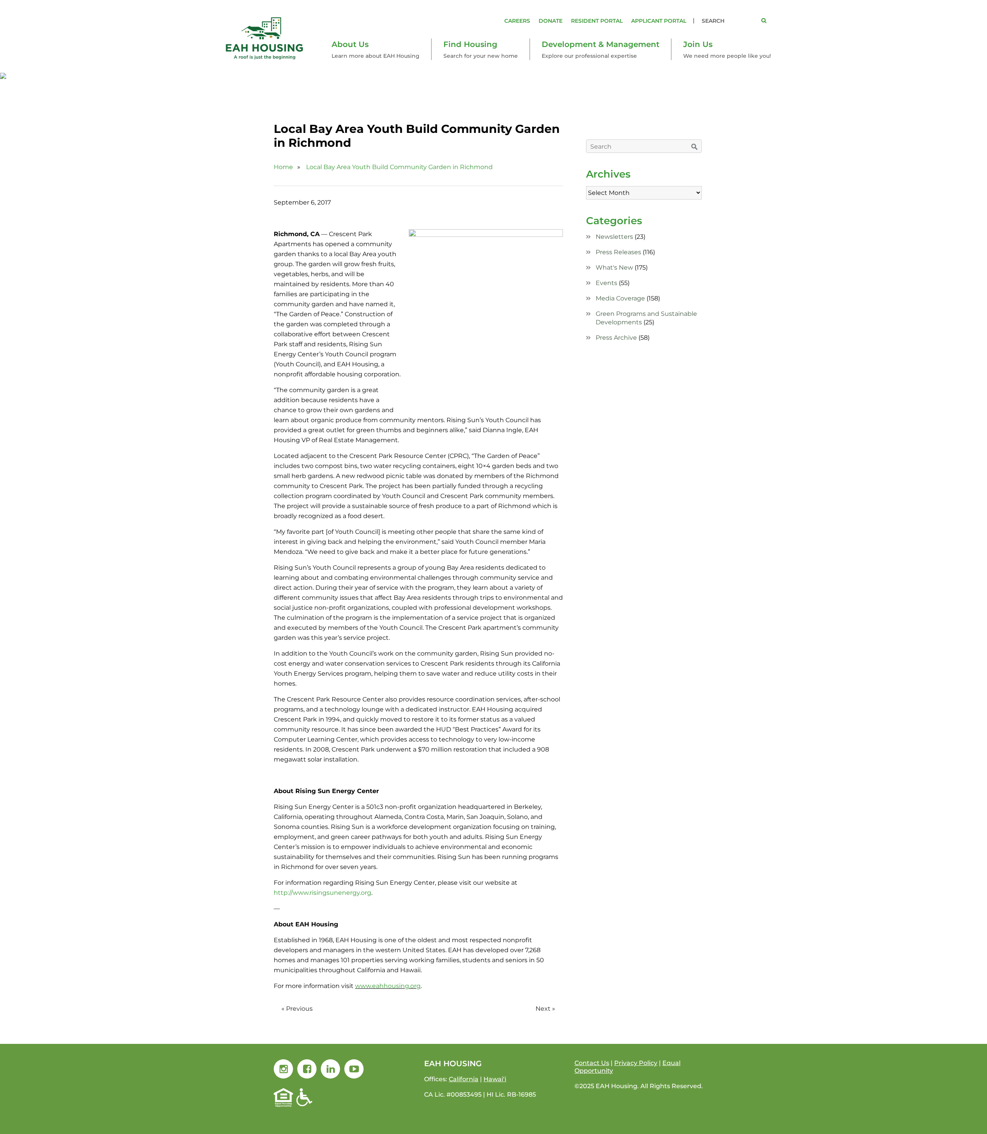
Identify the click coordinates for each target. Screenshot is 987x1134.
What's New (614, 267)
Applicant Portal (658, 20)
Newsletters (614, 236)
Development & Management (600, 44)
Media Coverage (620, 298)
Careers (517, 20)
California (463, 1079)
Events (606, 283)
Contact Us (591, 1063)
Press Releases (618, 252)
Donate (551, 20)
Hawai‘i (494, 1079)
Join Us (697, 44)
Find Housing (470, 44)
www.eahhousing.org (388, 986)
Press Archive (616, 337)
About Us (350, 44)
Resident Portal (597, 20)
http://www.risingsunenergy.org (322, 892)
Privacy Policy (635, 1063)
